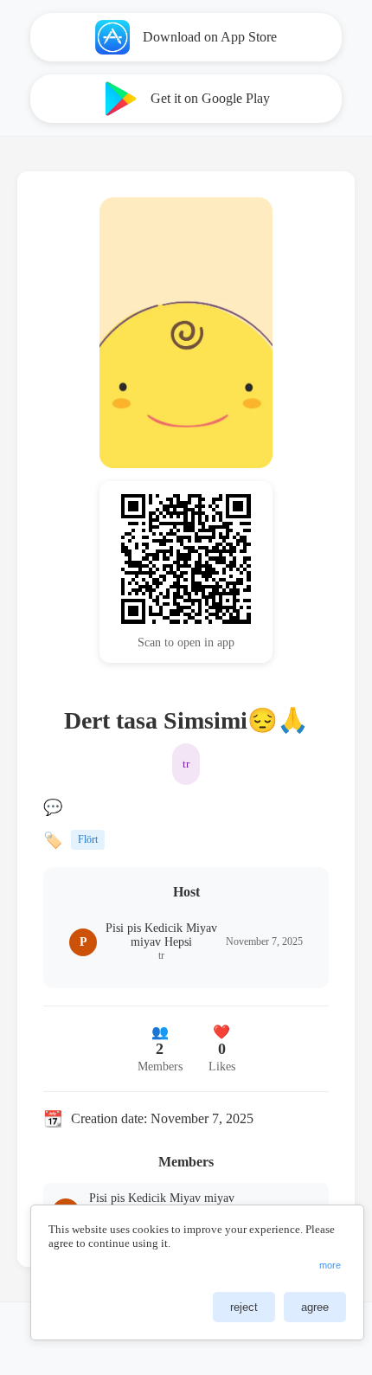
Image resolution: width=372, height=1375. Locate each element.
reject (244, 1307)
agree (315, 1307)
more (330, 1265)
